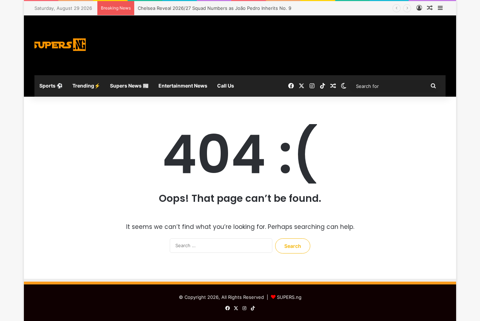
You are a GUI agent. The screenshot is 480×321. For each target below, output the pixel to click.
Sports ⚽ (51, 86)
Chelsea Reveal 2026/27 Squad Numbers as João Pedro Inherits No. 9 (214, 8)
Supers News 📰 (129, 86)
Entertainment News (182, 86)
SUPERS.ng (289, 297)
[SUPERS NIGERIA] (60, 45)
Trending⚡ (86, 86)
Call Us (225, 86)
